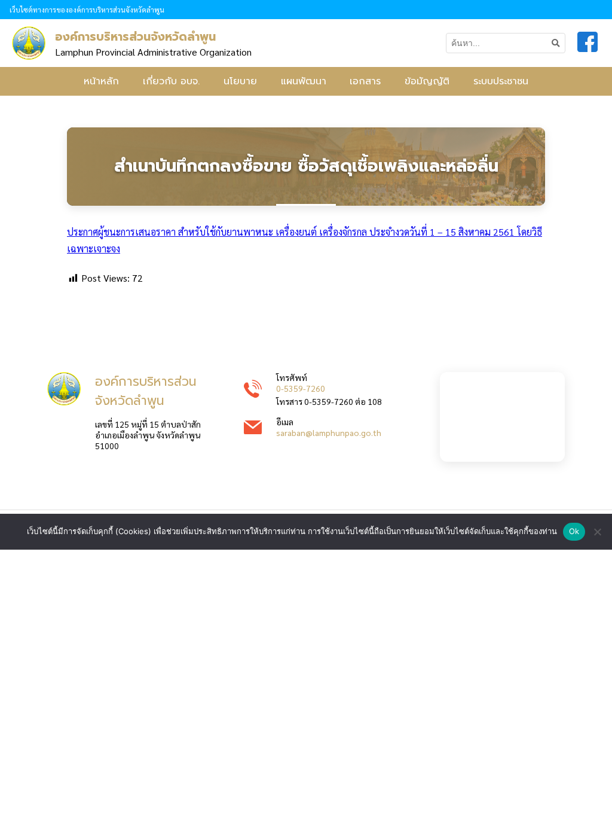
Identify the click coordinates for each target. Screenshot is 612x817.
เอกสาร (365, 81)
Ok (574, 531)
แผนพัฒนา (303, 81)
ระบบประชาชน (500, 81)
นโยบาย (240, 81)
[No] (597, 532)
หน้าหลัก (101, 81)
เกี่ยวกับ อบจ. (171, 81)
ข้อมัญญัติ (427, 81)
